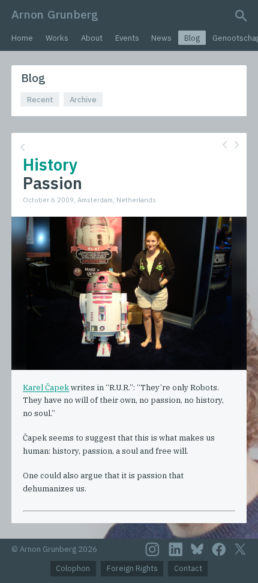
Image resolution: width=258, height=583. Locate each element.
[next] (237, 144)
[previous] (225, 144)
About (92, 38)
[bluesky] (197, 549)
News (161, 38)
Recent (40, 100)
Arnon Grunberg (54, 14)
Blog (192, 38)
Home (22, 38)
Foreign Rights (132, 568)
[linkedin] (176, 549)
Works (57, 38)
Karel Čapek (46, 387)
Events (127, 38)
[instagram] (152, 549)
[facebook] (219, 549)
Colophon (73, 568)
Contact (188, 568)
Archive (83, 100)
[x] (240, 549)
